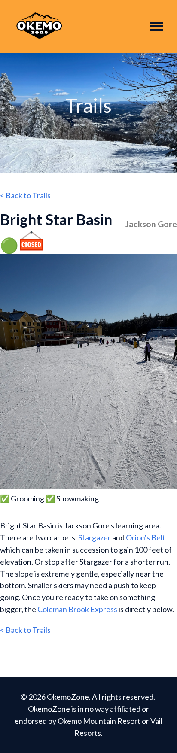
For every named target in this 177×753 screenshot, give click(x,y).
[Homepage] (39, 26)
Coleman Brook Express (77, 609)
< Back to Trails (25, 195)
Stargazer (94, 537)
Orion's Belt (145, 537)
